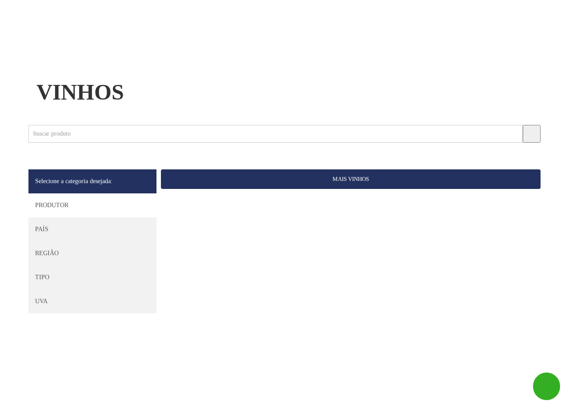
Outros (490, 44)
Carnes (202, 44)
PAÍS (41, 229)
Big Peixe (65, 398)
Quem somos (94, 44)
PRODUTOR (51, 205)
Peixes (154, 44)
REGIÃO (47, 253)
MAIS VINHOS (351, 179)
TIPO (42, 277)
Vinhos (366, 44)
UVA (41, 301)
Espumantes (428, 44)
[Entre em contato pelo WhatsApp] (546, 386)
